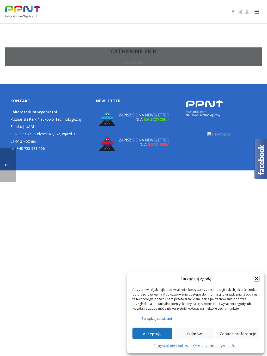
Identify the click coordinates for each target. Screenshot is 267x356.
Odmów (194, 333)
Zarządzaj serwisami (156, 318)
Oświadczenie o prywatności (214, 345)
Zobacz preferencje (238, 333)
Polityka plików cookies (171, 345)
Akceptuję (152, 333)
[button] (256, 278)
